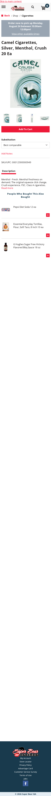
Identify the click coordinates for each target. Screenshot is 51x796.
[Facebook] (25, 783)
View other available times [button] (25, 33)
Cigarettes (27, 15)
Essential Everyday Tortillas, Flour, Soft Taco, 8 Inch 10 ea (28, 225)
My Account (25, 758)
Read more (7, 188)
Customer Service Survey (25, 772)
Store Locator (26, 762)
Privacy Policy (25, 765)
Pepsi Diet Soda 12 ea (24, 206)
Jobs (25, 779)
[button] (6, 118)
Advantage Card (25, 768)
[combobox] (25, 145)
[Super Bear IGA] (18, 6)
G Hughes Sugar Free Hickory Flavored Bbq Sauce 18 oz (28, 246)
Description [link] (8, 170)
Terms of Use (26, 775)
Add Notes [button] (7, 153)
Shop (15, 15)
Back (7, 15)
